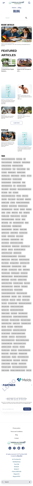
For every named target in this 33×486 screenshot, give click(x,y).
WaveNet (19, 456)
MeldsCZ (16, 469)
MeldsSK (16, 466)
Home (14, 7)
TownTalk (16, 464)
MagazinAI (16, 474)
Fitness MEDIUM (16, 471)
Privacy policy (16, 428)
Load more (17, 123)
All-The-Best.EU (16, 459)
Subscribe (27, 409)
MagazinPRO (16, 476)
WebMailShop (16, 461)
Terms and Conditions (16, 431)
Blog (16, 435)
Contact (16, 438)
